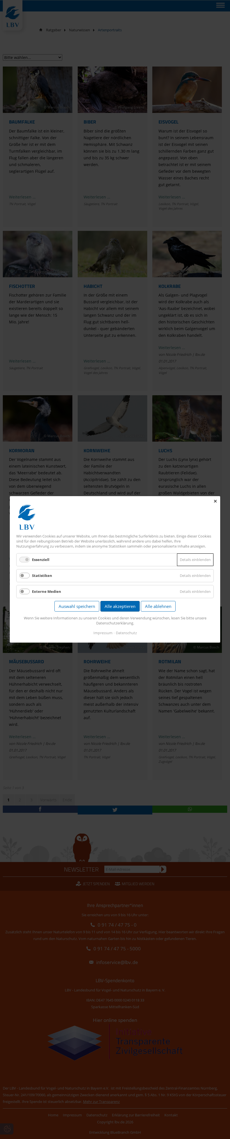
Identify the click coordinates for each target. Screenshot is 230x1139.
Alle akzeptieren (120, 606)
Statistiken (42, 575)
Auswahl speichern (77, 606)
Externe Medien (46, 591)
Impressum (102, 633)
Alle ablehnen (158, 606)
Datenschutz (126, 633)
